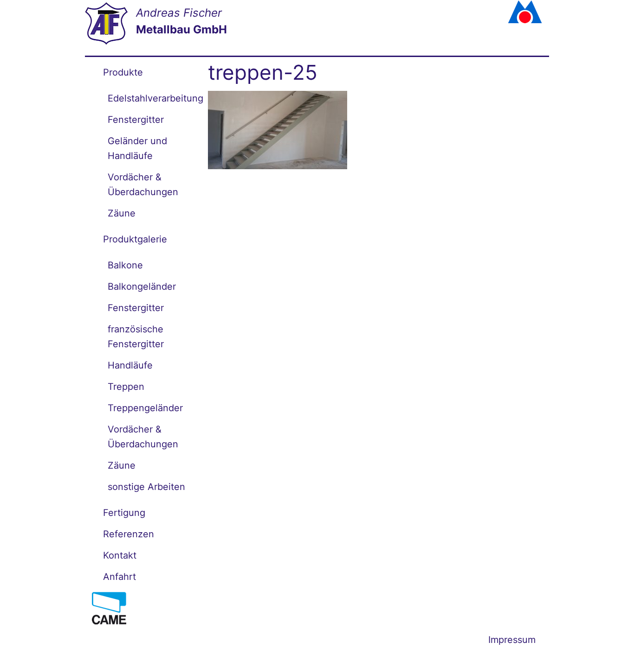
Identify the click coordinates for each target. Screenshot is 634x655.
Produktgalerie (135, 239)
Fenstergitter (136, 119)
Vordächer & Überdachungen (143, 184)
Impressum (512, 639)
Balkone (125, 265)
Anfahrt (119, 576)
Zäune (122, 213)
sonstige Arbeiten (146, 486)
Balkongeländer (142, 286)
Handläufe (130, 365)
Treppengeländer (145, 407)
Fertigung (124, 512)
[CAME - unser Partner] (109, 607)
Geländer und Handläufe (137, 148)
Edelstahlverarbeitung (151, 98)
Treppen (126, 386)
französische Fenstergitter (136, 337)
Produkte (123, 72)
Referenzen (128, 534)
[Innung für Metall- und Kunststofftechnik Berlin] (510, 11)
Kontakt (119, 555)
